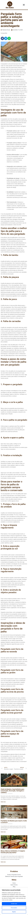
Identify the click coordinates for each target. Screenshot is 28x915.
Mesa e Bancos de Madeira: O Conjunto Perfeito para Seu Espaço (13, 851)
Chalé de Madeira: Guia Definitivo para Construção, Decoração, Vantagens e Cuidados (12, 790)
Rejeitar (14, 911)
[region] (14, 901)
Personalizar (14, 907)
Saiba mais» (3, 801)
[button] (24, 5)
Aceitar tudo (14, 903)
